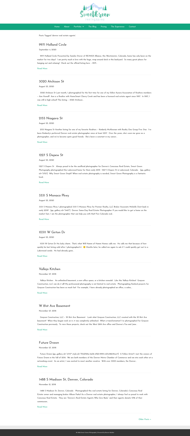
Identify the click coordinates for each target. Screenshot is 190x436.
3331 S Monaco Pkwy (54, 195)
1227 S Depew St (51, 155)
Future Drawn (49, 343)
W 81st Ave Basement (54, 306)
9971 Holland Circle (53, 45)
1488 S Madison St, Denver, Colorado (66, 379)
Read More (42, 69)
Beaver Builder (109, 432)
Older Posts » (145, 419)
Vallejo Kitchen (49, 269)
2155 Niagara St (51, 118)
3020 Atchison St (51, 81)
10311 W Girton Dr (52, 232)
